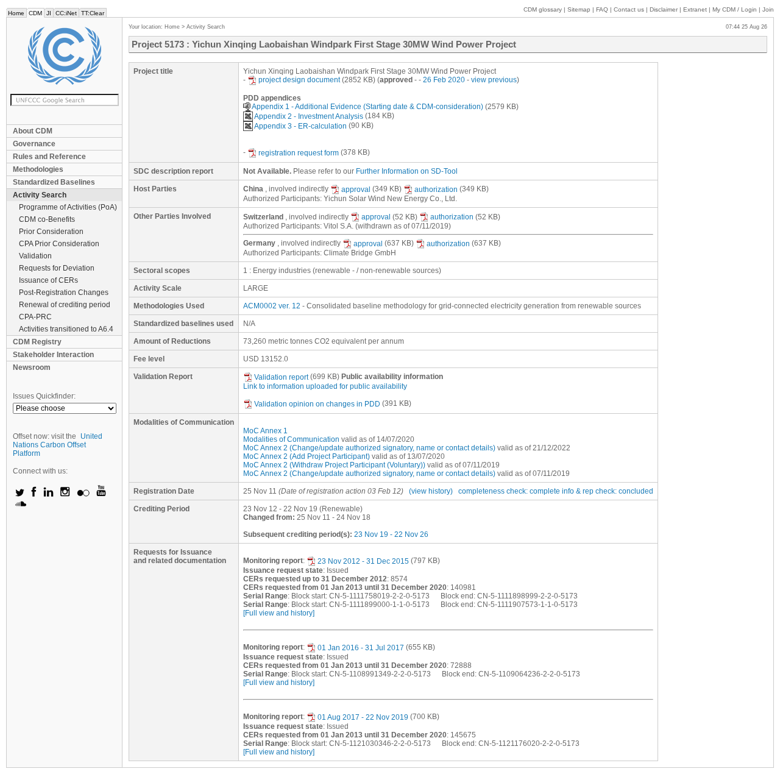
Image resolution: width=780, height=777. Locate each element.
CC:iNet (66, 13)
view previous (494, 80)
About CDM (32, 131)
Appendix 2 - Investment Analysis (308, 116)
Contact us (629, 9)
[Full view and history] (278, 613)
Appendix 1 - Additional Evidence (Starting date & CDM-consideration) (367, 106)
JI (48, 13)
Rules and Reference (49, 156)
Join (768, 9)
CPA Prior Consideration (59, 243)
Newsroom (32, 367)
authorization (436, 189)
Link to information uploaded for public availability (325, 386)
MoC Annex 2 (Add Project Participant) (306, 456)
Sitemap (578, 9)
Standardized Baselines (54, 182)
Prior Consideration (51, 231)
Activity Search (39, 195)
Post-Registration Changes (63, 292)
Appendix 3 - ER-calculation (300, 126)
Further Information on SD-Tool (407, 171)
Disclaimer (664, 9)
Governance (34, 144)
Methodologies (38, 169)
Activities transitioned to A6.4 (66, 329)
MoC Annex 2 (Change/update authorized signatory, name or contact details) (369, 448)
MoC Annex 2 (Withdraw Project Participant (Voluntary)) (334, 465)
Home (16, 13)
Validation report (281, 377)
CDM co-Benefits (47, 219)
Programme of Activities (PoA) (68, 207)
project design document (299, 80)
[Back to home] (64, 56)
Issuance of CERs (48, 280)
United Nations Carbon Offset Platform (57, 445)
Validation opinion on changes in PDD (317, 404)
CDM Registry (37, 342)
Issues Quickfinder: (44, 396)
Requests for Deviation (56, 268)
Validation (35, 256)
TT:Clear (92, 13)
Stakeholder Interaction (53, 354)
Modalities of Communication (291, 439)
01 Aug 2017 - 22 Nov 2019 (362, 717)
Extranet (695, 9)
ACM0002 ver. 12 (271, 306)
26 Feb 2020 (444, 80)
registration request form (298, 153)
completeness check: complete (509, 491)
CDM (35, 13)
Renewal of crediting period (64, 304)
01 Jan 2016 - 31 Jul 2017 (360, 648)
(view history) (431, 491)
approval (355, 189)
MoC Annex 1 (265, 431)
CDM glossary (542, 9)
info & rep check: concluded (607, 491)
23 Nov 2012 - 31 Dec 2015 (363, 561)
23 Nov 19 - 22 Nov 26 (391, 534)
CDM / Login (735, 9)
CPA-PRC (35, 317)
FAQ (602, 9)
